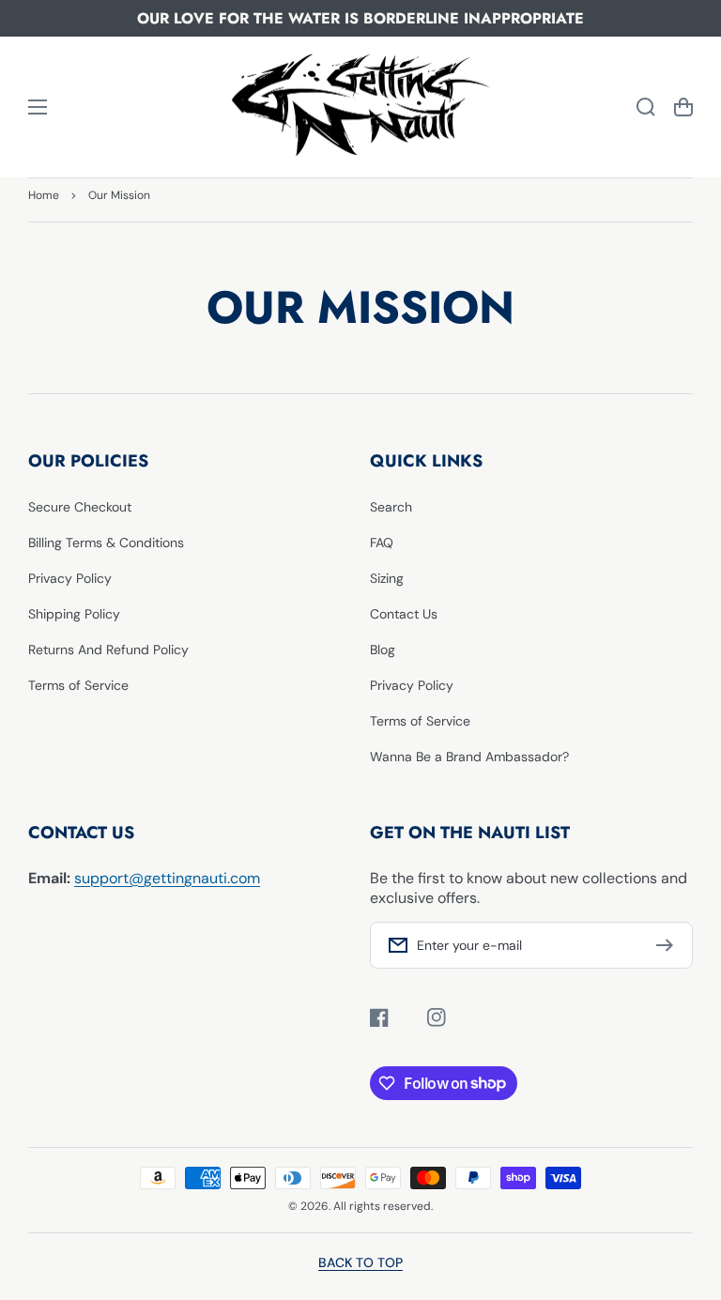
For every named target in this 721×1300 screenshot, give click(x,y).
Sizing (387, 578)
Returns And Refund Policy (108, 649)
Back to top (360, 1262)
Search (391, 506)
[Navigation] (37, 107)
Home (43, 195)
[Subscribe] (669, 945)
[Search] (646, 107)
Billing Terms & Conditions (106, 542)
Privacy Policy (70, 578)
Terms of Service (78, 685)
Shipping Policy (74, 613)
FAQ (381, 542)
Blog (382, 649)
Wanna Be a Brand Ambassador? (469, 756)
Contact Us (403, 613)
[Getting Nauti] (360, 107)
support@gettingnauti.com (167, 878)
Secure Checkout (79, 506)
